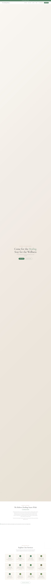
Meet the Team (28, 258)
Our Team (29, 2)
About (37, 2)
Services (25, 2)
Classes (33, 2)
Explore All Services (25, 582)
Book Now (21, 258)
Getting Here (41, 2)
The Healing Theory (6, 2)
